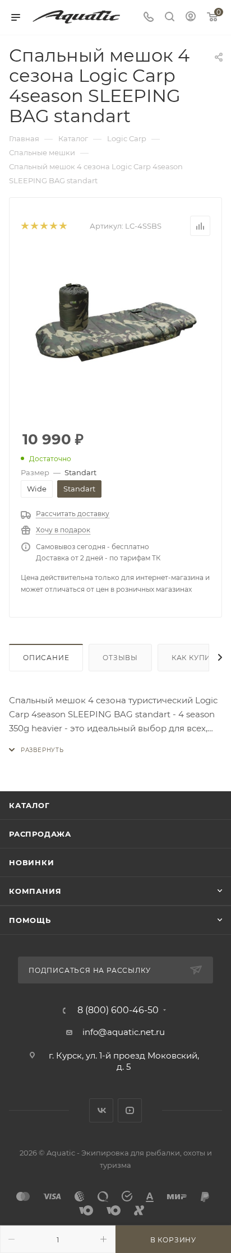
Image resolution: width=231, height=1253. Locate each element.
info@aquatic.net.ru (123, 1032)
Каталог (29, 805)
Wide (37, 488)
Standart (79, 488)
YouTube (130, 1110)
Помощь (30, 920)
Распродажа (40, 833)
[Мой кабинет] (191, 17)
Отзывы (120, 657)
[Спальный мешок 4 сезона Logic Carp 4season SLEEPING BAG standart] (115, 334)
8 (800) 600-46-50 (118, 1010)
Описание (46, 657)
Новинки (31, 862)
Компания (35, 891)
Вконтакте (101, 1110)
